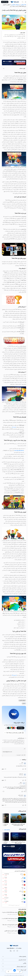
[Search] (22, 2)
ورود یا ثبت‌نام (5, 2)
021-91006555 (18, 948)
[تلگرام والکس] (14, 950)
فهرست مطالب (22, 68)
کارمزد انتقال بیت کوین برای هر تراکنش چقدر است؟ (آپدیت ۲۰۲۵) (18, 825)
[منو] (25, 2)
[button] (25, 769)
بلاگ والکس (23, 5)
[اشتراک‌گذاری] (8, 972)
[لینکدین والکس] (10, 950)
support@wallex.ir (11, 948)
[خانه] (14, 970)
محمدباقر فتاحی (21, 738)
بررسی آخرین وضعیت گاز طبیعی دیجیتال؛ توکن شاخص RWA (18, 842)
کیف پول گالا (14, 675)
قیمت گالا (14, 427)
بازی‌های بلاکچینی (15, 5)
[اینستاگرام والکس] (17, 950)
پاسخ (3, 769)
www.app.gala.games (19, 450)
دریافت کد (20, 728)
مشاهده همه (7, 830)
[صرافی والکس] (14, 2)
